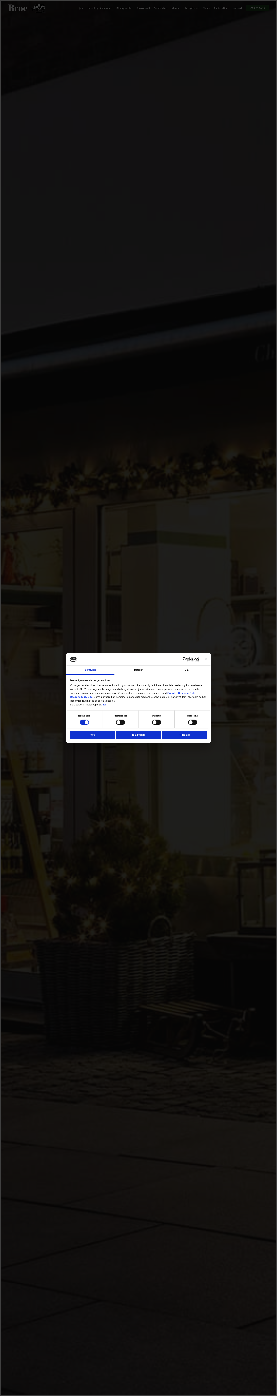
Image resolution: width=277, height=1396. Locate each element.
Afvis (92, 735)
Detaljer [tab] (138, 670)
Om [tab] (187, 670)
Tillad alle (184, 735)
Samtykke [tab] (90, 670)
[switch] (120, 722)
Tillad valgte (138, 735)
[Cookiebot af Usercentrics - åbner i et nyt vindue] (185, 659)
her (104, 704)
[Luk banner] (206, 659)
